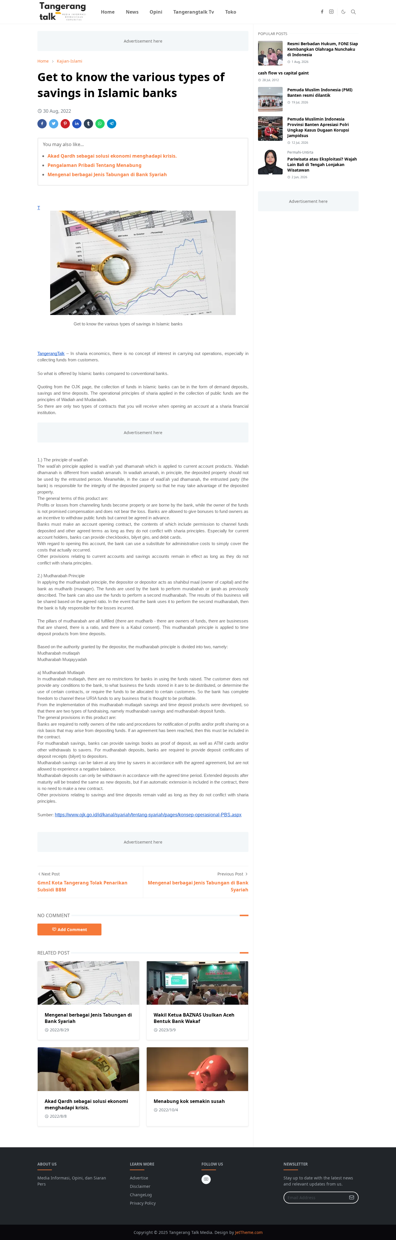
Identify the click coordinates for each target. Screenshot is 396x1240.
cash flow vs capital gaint (283, 73)
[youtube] (206, 1179)
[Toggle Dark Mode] (343, 12)
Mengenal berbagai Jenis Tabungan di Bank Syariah (107, 174)
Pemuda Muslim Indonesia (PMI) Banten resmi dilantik (320, 92)
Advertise (139, 1178)
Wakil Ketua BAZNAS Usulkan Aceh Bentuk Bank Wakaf (194, 1018)
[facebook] (322, 11)
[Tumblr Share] (88, 123)
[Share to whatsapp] (100, 123)
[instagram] (331, 11)
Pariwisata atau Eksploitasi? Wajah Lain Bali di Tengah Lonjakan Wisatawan (322, 164)
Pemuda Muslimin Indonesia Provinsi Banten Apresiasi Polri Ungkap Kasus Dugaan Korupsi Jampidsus (318, 127)
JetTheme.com (249, 1232)
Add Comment (72, 929)
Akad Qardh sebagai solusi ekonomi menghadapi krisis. (112, 156)
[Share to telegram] (111, 123)
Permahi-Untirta (300, 152)
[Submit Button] (351, 1197)
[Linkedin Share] (76, 123)
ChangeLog (141, 1194)
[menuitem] (107, 11)
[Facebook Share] (42, 123)
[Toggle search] (353, 12)
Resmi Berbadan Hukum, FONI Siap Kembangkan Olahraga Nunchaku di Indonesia (322, 49)
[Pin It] (65, 123)
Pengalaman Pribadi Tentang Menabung (94, 165)
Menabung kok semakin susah (189, 1101)
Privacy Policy (143, 1203)
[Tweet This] (53, 123)
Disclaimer (140, 1186)
